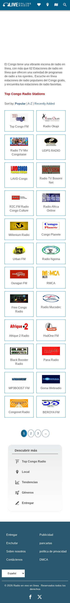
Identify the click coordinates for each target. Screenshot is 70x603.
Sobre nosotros (16, 551)
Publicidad (46, 534)
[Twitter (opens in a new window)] (39, 597)
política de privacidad (53, 551)
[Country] (56, 5)
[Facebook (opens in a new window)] (30, 597)
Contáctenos (14, 559)
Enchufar (12, 543)
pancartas (45, 543)
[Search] (64, 5)
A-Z (30, 103)
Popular (20, 103)
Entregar (11, 534)
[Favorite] (39, 5)
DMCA (43, 559)
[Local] (47, 5)
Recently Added (44, 103)
